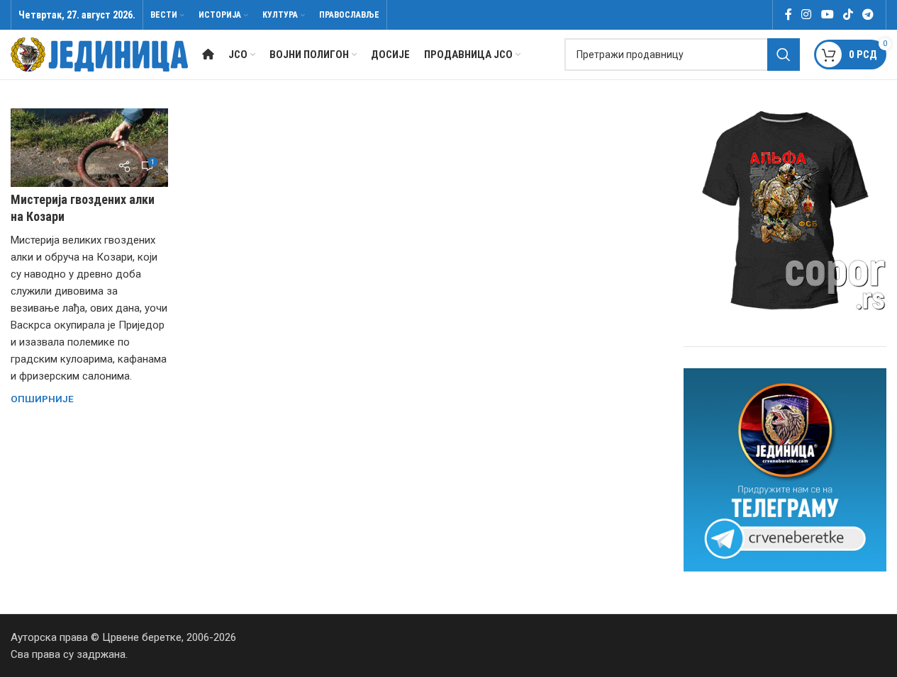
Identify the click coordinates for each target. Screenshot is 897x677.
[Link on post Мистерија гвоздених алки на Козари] (89, 147)
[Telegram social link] (868, 14)
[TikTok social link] (847, 14)
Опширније (42, 398)
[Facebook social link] (788, 14)
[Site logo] (99, 53)
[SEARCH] (783, 54)
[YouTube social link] (827, 14)
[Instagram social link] (806, 14)
